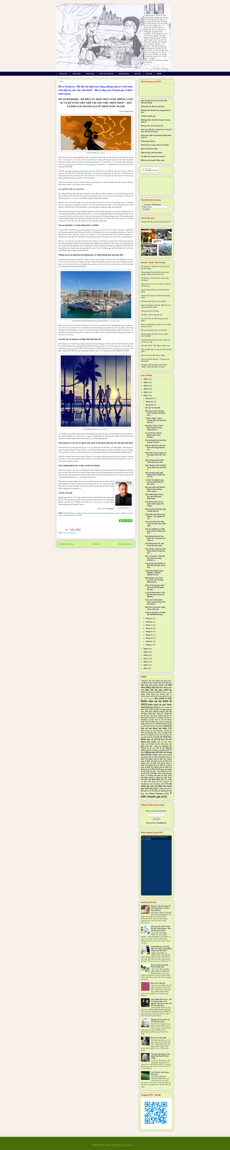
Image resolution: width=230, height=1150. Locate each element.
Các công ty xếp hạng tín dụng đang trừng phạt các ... (155, 551)
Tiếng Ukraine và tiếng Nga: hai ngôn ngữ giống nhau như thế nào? (161, 949)
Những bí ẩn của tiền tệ (151, 748)
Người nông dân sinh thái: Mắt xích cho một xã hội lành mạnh (156, 306)
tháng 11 (149, 402)
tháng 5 (149, 631)
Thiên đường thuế (69, 533)
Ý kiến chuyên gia (148, 116)
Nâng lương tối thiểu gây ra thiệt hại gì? (155, 510)
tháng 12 (149, 398)
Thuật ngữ (90, 74)
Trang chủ (63, 74)
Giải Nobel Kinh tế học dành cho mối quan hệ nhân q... (155, 538)
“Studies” (144, 681)
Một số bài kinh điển (149, 149)
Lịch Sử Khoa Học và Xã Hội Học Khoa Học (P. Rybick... (155, 595)
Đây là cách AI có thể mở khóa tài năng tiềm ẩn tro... (155, 447)
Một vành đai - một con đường (154, 746)
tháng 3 (149, 638)
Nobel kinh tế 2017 (156, 759)
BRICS (158, 692)
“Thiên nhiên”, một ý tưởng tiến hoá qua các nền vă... (155, 420)
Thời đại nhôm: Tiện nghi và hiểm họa (155, 346)
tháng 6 (149, 628)
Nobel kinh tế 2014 (165, 755)
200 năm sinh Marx (162, 683)
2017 (146, 659)
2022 (146, 392)
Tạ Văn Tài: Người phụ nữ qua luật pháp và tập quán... (154, 482)
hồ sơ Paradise (91, 164)
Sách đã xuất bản (107, 74)
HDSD (159, 74)
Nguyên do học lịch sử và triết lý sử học (160, 1020)
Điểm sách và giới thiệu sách (153, 160)
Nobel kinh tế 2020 (148, 763)
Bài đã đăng (124, 74)
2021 (146, 395)
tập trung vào (97, 230)
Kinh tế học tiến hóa (154, 726)
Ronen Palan (129, 111)
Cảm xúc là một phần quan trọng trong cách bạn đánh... (155, 602)
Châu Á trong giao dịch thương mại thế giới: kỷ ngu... (154, 587)
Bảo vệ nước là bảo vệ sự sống (153, 355)
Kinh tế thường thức (149, 733)
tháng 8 (149, 622)
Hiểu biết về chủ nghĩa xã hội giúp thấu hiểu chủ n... (155, 455)
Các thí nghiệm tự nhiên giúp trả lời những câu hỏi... (155, 531)
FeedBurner (162, 823)
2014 (146, 668)
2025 (146, 382)
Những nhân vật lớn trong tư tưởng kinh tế (156, 749)
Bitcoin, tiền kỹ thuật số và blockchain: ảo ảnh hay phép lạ (161, 908)
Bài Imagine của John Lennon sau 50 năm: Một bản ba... (154, 580)
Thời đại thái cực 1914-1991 (156, 778)
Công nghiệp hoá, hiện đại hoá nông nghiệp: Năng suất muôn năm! (155, 273)
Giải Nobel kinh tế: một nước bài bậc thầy (154, 545)
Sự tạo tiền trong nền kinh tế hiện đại (159, 966)
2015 (146, 665)
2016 (146, 662)
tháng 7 (149, 625)
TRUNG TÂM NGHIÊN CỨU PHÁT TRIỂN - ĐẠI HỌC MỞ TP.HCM (154, 366)
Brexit (151, 692)
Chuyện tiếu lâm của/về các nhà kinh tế (156, 222)
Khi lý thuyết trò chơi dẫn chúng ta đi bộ (155, 441)
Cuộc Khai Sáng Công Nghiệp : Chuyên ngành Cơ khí (154, 573)
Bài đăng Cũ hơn (126, 544)
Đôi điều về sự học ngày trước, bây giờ (155, 608)
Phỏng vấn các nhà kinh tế (152, 126)
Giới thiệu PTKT (147, 709)
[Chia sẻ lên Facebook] (77, 529)
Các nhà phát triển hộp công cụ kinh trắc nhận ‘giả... (155, 524)
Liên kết (137, 74)
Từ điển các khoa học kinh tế (153, 156)
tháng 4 (149, 635)
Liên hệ (149, 74)
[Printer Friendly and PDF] (125, 521)
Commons (162, 696)
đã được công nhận (69, 348)
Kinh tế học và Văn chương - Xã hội (155, 731)
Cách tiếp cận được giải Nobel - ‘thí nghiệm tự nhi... (155, 516)
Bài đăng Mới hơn (66, 544)
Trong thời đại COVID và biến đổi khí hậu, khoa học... (155, 565)
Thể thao (153, 773)
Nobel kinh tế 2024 (161, 767)
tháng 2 (149, 641)
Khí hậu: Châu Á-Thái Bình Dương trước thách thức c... (154, 428)
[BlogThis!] (73, 529)
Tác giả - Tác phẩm (157, 771)
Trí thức (157, 784)
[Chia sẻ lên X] (75, 529)
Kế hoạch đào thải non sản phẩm (153, 301)
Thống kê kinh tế (148, 141)
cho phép (121, 230)
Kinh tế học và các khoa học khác (155, 145)
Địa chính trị (161, 698)
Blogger (135, 1145)
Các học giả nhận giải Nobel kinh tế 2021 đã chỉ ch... (155, 475)
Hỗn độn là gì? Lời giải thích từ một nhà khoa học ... (155, 413)
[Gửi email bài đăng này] (70, 529)
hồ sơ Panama (69, 164)
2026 (146, 379)
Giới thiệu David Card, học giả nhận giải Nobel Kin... (154, 496)
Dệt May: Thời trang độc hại (151, 315)
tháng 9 (149, 618)
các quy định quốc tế (84, 230)
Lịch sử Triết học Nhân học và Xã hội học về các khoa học (156, 739)
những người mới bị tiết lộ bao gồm (80, 171)
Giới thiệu (76, 74)
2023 (146, 389)
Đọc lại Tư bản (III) (152, 408)
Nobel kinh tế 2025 (148, 769)
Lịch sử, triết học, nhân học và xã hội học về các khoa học (156, 130)
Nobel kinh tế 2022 (156, 765)
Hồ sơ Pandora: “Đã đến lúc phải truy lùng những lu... (155, 558)
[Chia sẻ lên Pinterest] (80, 529)
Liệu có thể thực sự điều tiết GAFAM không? (155, 613)
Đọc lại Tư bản (163, 707)
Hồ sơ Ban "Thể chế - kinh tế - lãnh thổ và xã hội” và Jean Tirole (156, 714)
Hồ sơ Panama (158, 718)
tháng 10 (149, 405)
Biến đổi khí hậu (153, 690)
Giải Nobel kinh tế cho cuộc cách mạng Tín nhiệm (154, 504)
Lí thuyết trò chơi (152, 735)
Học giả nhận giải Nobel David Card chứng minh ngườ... (155, 489)
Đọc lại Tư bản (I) (158, 983)
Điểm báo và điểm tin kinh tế (152, 106)
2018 (146, 655)
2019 (146, 652)
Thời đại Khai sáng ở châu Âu (156, 776)
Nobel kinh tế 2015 (150, 757)
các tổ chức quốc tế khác (121, 348)
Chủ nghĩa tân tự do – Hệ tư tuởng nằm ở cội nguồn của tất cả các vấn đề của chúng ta (161, 1002)
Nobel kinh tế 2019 (161, 761)
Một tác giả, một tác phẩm (151, 153)
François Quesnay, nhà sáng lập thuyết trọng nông (160, 1056)
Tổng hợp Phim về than (150, 311)
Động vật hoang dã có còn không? (154, 330)
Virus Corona (156, 793)
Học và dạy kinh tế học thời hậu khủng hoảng (156, 710)
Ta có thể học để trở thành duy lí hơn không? (153, 435)
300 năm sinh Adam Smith (152, 685)
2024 (146, 386)
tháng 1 (149, 645)
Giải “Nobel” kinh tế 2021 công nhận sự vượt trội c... (155, 467)
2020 (146, 649)
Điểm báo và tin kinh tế (156, 701)
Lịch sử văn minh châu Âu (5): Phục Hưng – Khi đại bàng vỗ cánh (161, 928)
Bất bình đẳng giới (164, 687)
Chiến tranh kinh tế (148, 696)
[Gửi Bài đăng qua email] (66, 529)
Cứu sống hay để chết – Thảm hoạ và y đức (155, 461)
